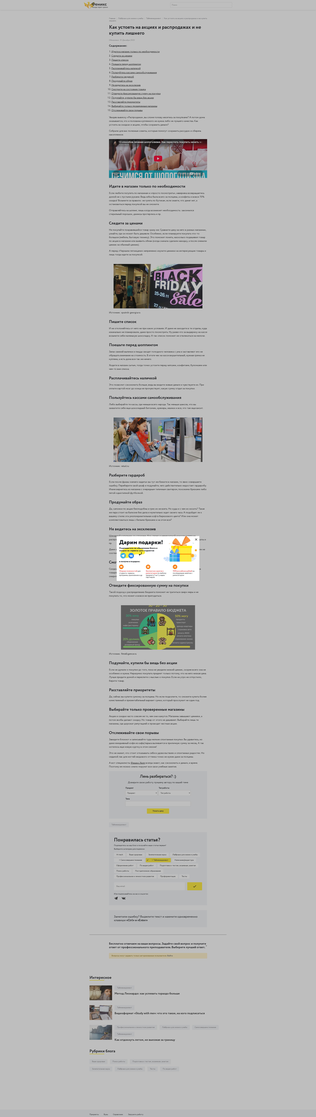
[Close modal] (196, 539)
